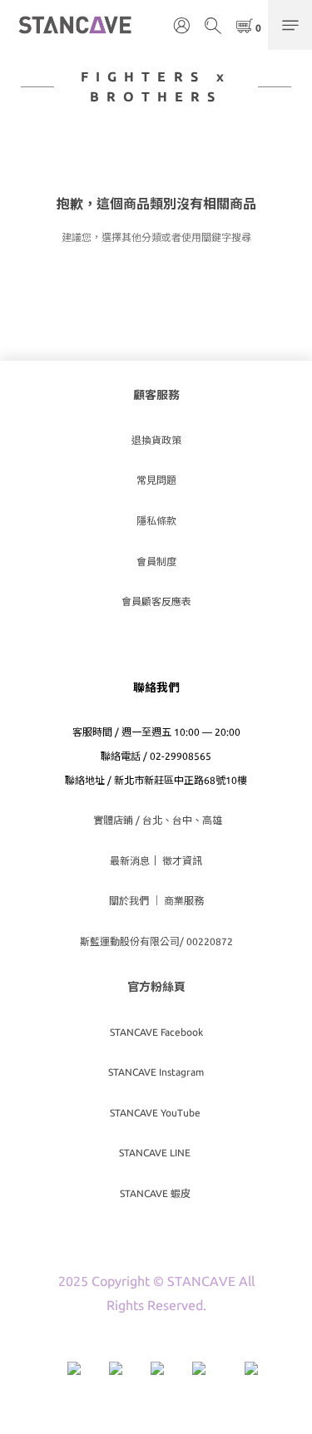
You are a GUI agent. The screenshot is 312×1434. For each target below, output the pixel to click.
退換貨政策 (156, 440)
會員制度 (156, 561)
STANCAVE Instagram (156, 1072)
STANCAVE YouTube (156, 1112)
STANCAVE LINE (156, 1152)
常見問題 (156, 480)
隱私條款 (156, 520)
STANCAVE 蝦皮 (156, 1193)
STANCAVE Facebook (156, 1032)
